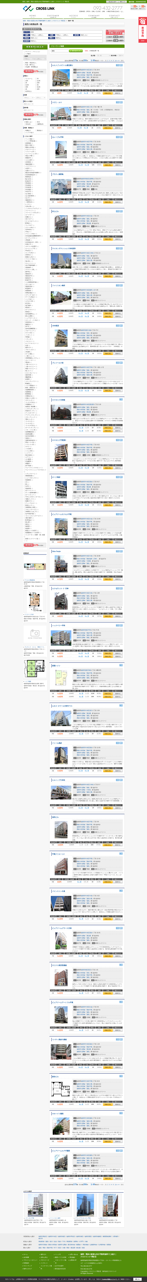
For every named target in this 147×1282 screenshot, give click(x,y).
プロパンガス (30, 349)
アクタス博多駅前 (30, 580)
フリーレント (30, 210)
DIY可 (28, 326)
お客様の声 (73, 1260)
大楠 (89, 330)
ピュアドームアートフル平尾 (62, 1002)
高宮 (88, 333)
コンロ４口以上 (31, 425)
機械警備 (29, 377)
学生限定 (29, 185)
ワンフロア (29, 225)
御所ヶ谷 (92, 290)
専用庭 (28, 337)
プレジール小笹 (57, 363)
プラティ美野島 (57, 174)
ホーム (25, 1254)
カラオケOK (30, 301)
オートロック (30, 495)
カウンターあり (31, 295)
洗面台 (28, 438)
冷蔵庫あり (29, 404)
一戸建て (28, 54)
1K (38, 78)
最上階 (28, 522)
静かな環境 (29, 316)
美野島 (91, 179)
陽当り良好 (29, 145)
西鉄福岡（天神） (92, 559)
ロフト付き (29, 333)
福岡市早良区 (71, 1236)
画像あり (28, 130)
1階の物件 (29, 518)
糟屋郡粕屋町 (107, 1236)
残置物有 (29, 290)
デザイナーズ (30, 149)
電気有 (28, 362)
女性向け (29, 255)
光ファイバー (30, 490)
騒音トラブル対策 (60, 1257)
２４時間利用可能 (31, 282)
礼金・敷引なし (30, 65)
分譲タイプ (29, 170)
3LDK (38, 87)
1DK (26, 81)
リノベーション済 (31, 153)
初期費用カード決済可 (33, 532)
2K (26, 83)
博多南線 (85, 1244)
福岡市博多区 (85, 179)
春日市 (41, 1238)
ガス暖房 (29, 459)
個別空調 (29, 375)
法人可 (28, 198)
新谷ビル (55, 1077)
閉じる (137, 1279)
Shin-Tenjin (56, 551)
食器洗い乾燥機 (31, 406)
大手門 (81, 1241)
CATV (28, 486)
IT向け (28, 231)
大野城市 (115, 1236)
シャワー (29, 453)
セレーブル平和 (57, 137)
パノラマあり (29, 132)
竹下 (55, 1248)
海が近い (29, 261)
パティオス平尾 (29, 1218)
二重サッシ (29, 356)
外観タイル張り (31, 398)
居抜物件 (29, 267)
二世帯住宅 (29, 202)
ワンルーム (28, 78)
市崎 (89, 670)
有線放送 (29, 488)
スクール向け (30, 227)
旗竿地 (28, 271)
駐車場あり (29, 520)
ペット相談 (29, 139)
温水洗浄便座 (30, 436)
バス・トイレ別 (31, 430)
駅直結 (28, 223)
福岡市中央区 (85, 70)
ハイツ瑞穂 (28, 681)
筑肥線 (109, 1244)
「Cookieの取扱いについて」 (109, 1279)
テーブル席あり (31, 297)
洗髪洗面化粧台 (31, 440)
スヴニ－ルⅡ (57, 102)
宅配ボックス (30, 499)
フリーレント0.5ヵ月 (32, 212)
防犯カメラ (29, 505)
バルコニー (29, 341)
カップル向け (30, 253)
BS (27, 484)
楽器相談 (29, 143)
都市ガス (29, 347)
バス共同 (29, 449)
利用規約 (26, 1263)
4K (26, 89)
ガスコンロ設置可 (31, 246)
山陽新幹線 (93, 1244)
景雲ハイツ (56, 666)
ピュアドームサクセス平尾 (62, 514)
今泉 (90, 556)
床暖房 (28, 463)
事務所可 (29, 158)
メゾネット (29, 335)
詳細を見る (107, 93)
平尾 (90, 444)
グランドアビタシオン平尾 (83, 1218)
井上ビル (55, 211)
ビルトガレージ (31, 373)
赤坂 (83, 1248)
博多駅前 (69, 1241)
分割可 (28, 168)
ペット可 (58, 1254)
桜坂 (88, 112)
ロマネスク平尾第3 (59, 440)
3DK (26, 87)
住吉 (55, 1241)
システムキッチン (31, 409)
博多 (44, 1248)
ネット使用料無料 (31, 492)
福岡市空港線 (43, 1244)
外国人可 (29, 244)
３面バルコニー (31, 366)
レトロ (28, 204)
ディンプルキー (31, 503)
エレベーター (30, 360)
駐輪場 (28, 383)
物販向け (29, 324)
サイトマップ (27, 1266)
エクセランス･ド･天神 (60, 588)
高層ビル (29, 217)
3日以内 (28, 124)
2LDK (27, 85)
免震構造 (29, 392)
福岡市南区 (84, 330)
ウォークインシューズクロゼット (35, 470)
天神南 (89, 561)
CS (27, 482)
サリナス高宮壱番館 (59, 965)
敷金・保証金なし (31, 62)
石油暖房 (29, 461)
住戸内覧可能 (30, 513)
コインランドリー (31, 381)
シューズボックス (31, 478)
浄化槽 (28, 352)
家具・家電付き (31, 387)
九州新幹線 (101, 1244)
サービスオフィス (31, 221)
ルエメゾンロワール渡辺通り (62, 65)
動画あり (40, 130)
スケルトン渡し (31, 269)
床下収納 (29, 465)
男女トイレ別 (30, 442)
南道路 (28, 528)
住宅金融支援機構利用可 (34, 236)
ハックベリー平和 (58, 625)
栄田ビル (55, 817)
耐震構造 (29, 394)
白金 (90, 216)
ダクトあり (29, 284)
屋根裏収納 (29, 476)
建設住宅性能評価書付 (33, 172)
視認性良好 (29, 286)
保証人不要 (29, 156)
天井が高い (29, 206)
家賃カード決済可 (31, 530)
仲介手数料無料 (31, 265)
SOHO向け (29, 229)
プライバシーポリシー (30, 1260)
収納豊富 (29, 480)
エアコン (29, 457)
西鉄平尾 (89, 75)
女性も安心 (44, 1257)
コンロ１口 (29, 421)
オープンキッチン (31, 427)
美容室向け (29, 322)
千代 (63, 1241)
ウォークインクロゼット (34, 467)
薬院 (88, 77)
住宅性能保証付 (31, 175)
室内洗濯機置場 (31, 328)
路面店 (28, 311)
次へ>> (117, 60)
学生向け (29, 250)
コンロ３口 (29, 423)
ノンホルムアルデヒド (33, 208)
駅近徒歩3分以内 (60, 1269)
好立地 (28, 303)
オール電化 (29, 354)
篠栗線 (78, 1244)
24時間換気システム (32, 358)
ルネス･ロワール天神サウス (62, 706)
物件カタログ (27, 1269)
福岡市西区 (88, 1236)
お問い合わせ (74, 1254)
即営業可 (29, 288)
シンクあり (29, 299)
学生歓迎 (29, 187)
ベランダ (29, 339)
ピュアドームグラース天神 (62, 928)
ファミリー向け (31, 259)
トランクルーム (31, 473)
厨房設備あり (30, 293)
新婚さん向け (30, 257)
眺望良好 (29, 177)
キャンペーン (30, 263)
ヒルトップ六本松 (58, 780)
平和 (90, 141)
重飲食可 (29, 274)
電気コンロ (29, 419)
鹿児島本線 (71, 1244)
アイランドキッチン (32, 415)
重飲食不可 (29, 276)
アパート (28, 51)
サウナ (28, 446)
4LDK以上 (28, 91)
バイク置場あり (31, 385)
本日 (38, 122)
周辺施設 (72, 1257)
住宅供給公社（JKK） (33, 242)
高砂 (90, 481)
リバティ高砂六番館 (59, 1039)
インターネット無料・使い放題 (34, 535)
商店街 (28, 307)
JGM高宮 (55, 326)
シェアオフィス (31, 318)
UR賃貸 (28, 240)
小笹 (90, 107)
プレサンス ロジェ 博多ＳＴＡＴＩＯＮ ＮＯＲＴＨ (41, 647)
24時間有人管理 (31, 507)
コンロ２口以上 (31, 402)
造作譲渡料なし (31, 314)
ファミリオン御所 (58, 285)
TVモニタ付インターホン (34, 497)
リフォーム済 (30, 151)
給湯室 (28, 379)
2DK (38, 83)
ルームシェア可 (31, 248)
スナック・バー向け (32, 320)
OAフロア (29, 219)
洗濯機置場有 (30, 389)
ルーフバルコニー (31, 343)
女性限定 (29, 162)
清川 (90, 70)
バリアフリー (30, 166)
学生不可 (29, 191)
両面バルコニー (31, 368)
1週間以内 (40, 124)
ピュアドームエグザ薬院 (61, 1151)
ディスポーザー (31, 413)
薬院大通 (89, 149)
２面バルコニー (31, 364)
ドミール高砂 (57, 743)
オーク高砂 (56, 477)
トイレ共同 (29, 451)
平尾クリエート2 (58, 854)
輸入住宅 (29, 179)
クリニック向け (31, 233)
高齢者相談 (29, 164)
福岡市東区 (79, 1236)
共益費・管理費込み (31, 67)
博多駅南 (41, 1241)
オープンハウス (31, 238)
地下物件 (29, 305)
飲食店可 (29, 181)
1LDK (38, 81)
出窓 (27, 345)
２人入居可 (29, 160)
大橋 (63, 1248)
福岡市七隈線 (81, 72)
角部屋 (28, 526)
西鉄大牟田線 (81, 75)
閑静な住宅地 (30, 147)
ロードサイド (30, 309)
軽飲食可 (29, 278)
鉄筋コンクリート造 (32, 538)
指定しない (29, 122)
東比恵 (78, 1248)
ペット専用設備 (31, 141)
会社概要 (26, 1257)
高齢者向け (29, 200)
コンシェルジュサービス (34, 516)
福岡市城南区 (97, 1236)
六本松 (91, 253)
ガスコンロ (29, 400)
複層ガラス (29, 501)
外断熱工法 (29, 396)
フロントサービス (31, 509)
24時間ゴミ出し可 (32, 511)
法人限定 (29, 193)
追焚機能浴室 (30, 432)
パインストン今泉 (58, 891)
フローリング (30, 331)
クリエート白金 (29, 614)
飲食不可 (29, 280)
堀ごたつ (29, 371)
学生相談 (29, 189)
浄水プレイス (104, 1218)
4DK (38, 89)
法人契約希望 (30, 196)
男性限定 (29, 183)
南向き (28, 524)
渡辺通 (89, 72)
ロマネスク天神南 (58, 400)
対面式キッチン (31, 411)
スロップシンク (31, 417)
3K (38, 85)
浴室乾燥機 (29, 434)
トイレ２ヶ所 (30, 444)
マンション (36, 51)
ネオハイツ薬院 (57, 1114)
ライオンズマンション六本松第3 (64, 248)
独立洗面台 (29, 455)
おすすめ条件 (59, 1266)
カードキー (29, 215)
